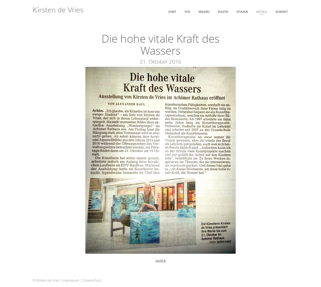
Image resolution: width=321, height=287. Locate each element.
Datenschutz (92, 280)
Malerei (204, 12)
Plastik (223, 12)
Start (172, 12)
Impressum (71, 280)
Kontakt (282, 12)
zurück (160, 260)
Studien (242, 12)
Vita (187, 12)
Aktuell (261, 12)
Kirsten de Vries (58, 10)
